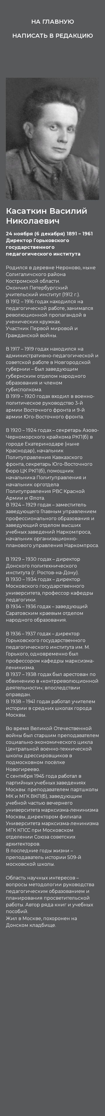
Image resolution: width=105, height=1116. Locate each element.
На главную (52, 21)
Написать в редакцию (52, 35)
